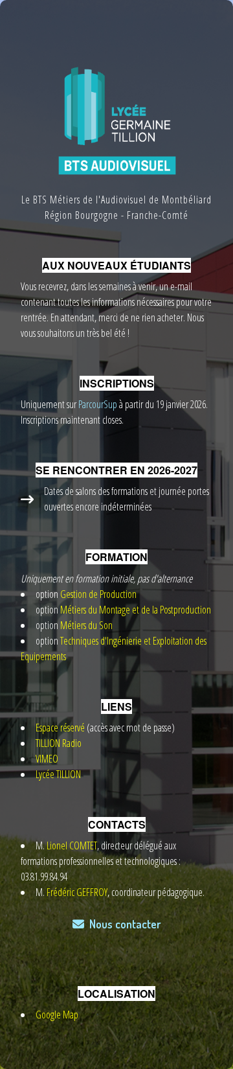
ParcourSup (96, 404)
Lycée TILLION (58, 774)
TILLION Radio (59, 743)
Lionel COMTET (72, 845)
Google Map (57, 1014)
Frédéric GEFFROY (77, 892)
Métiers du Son (86, 625)
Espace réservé (60, 727)
